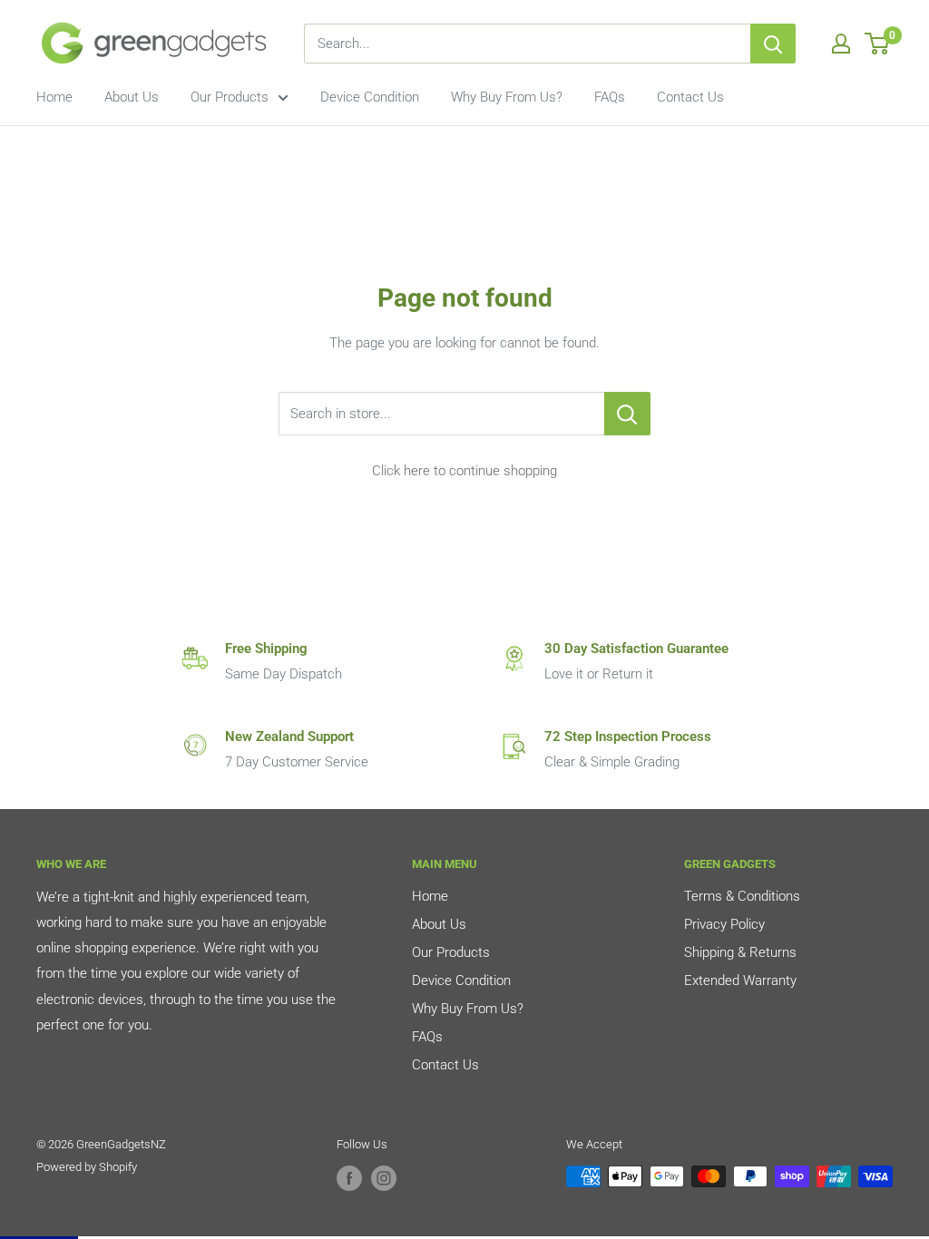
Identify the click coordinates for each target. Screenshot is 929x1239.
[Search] (773, 43)
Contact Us (690, 97)
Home (54, 97)
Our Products (230, 97)
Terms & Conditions (742, 896)
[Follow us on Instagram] (383, 1178)
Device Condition (369, 97)
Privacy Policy (724, 924)
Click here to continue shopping (464, 471)
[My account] (841, 44)
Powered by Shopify (86, 1167)
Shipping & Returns (740, 952)
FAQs (609, 97)
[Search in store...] (627, 413)
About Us (131, 97)
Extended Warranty (740, 980)
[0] (877, 43)
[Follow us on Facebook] (349, 1178)
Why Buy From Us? (506, 97)
